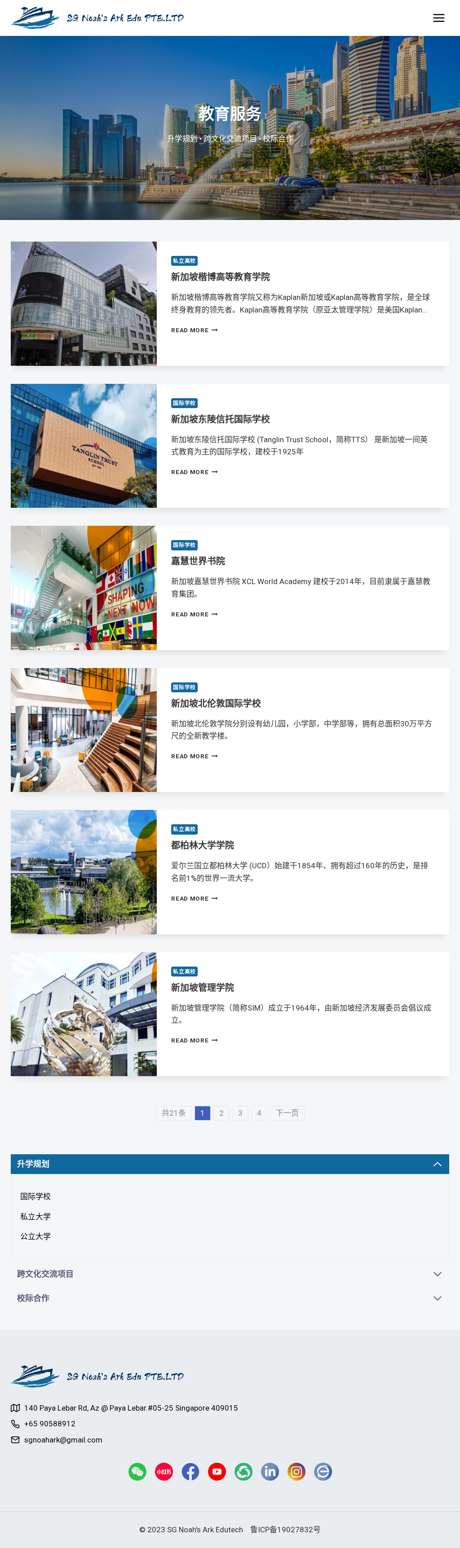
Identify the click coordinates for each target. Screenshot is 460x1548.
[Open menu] (438, 18)
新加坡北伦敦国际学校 (216, 703)
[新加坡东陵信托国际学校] (84, 446)
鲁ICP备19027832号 (285, 1529)
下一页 (287, 1112)
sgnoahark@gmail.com (63, 1439)
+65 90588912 (49, 1423)
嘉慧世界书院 (198, 561)
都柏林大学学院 (202, 845)
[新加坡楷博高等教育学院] (84, 304)
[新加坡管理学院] (84, 1014)
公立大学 (35, 1236)
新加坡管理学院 (202, 987)
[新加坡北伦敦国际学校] (84, 730)
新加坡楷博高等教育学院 (220, 277)
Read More (189, 330)
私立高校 (184, 261)
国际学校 (184, 403)
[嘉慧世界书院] (84, 588)
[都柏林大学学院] (84, 872)
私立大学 (35, 1216)
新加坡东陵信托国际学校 (220, 419)
